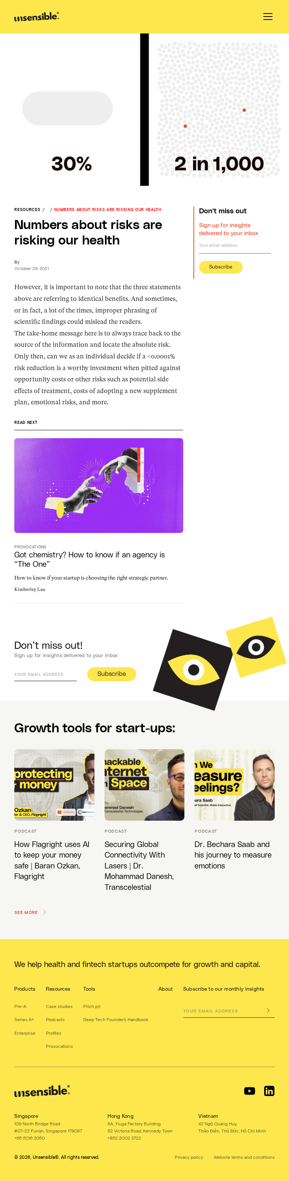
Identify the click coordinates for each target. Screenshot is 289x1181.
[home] (36, 16)
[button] (266, 17)
